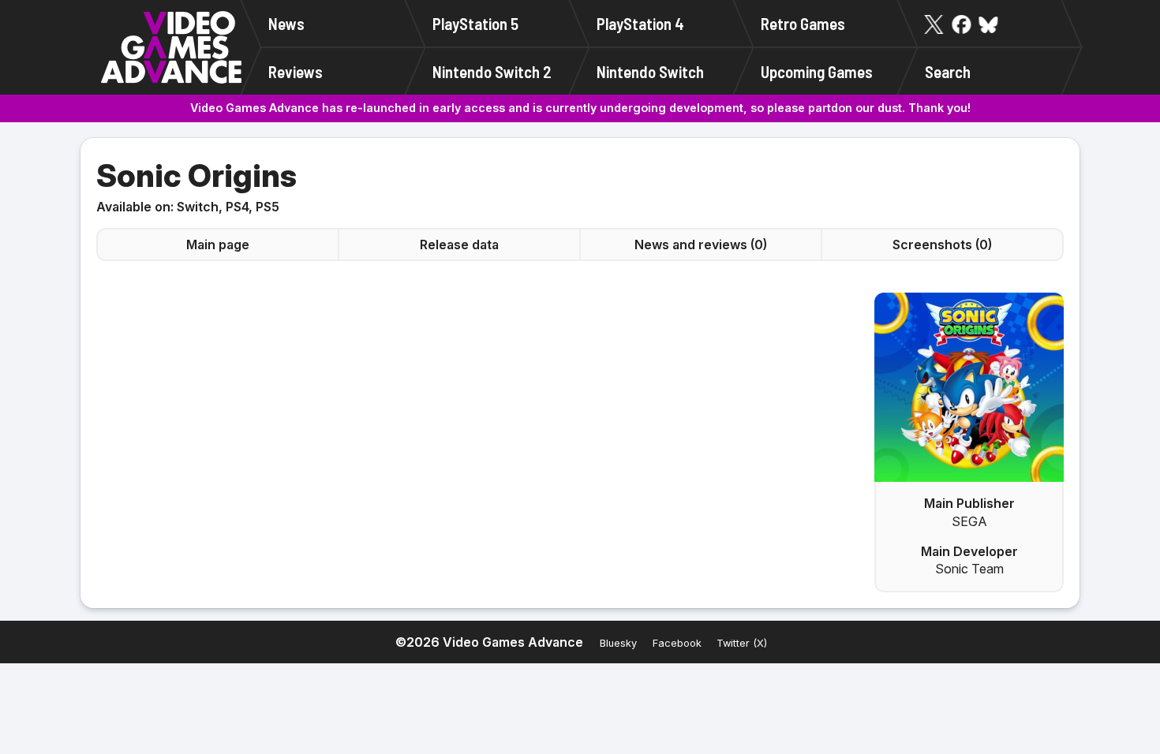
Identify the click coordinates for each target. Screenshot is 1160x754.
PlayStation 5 (475, 23)
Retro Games (803, 23)
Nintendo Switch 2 (492, 71)
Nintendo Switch (650, 71)
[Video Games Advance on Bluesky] (988, 24)
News (286, 23)
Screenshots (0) (942, 244)
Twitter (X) (742, 643)
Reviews (295, 71)
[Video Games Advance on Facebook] (961, 24)
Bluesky (618, 643)
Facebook (677, 643)
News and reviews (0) (700, 244)
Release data (459, 244)
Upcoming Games (817, 71)
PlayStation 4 (640, 23)
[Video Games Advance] (171, 47)
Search (948, 71)
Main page (217, 244)
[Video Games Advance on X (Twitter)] (934, 24)
